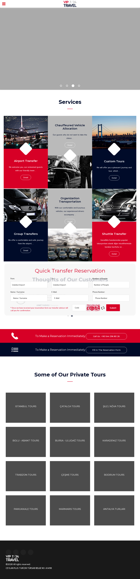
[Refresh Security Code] (103, 309)
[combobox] (29, 284)
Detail (25, 177)
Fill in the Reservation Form (106, 350)
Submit (113, 307)
